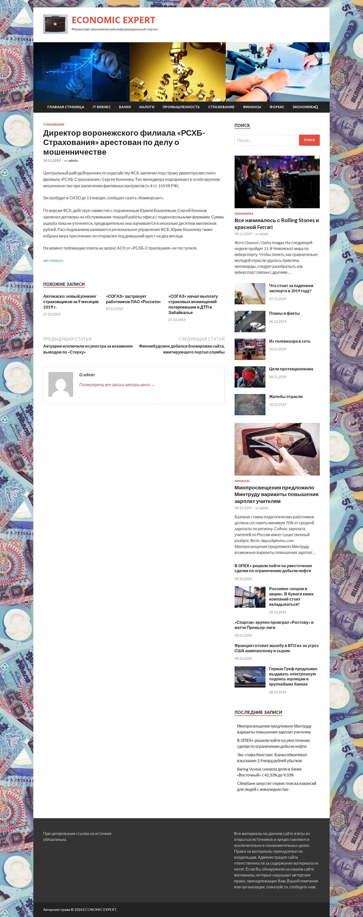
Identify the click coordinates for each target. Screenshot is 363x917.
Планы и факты (284, 313)
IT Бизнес (102, 107)
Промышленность (181, 107)
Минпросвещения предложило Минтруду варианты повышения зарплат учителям (277, 494)
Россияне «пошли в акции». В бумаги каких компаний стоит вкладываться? (291, 596)
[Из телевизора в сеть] (250, 358)
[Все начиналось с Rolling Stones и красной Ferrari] (277, 209)
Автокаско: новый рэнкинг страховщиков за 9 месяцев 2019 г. (71, 301)
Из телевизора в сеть (290, 341)
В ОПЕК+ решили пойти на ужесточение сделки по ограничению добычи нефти (273, 568)
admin (73, 161)
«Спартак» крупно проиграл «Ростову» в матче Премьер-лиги (274, 625)
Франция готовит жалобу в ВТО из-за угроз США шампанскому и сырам (277, 648)
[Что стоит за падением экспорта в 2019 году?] (250, 302)
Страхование (221, 107)
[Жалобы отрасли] (250, 413)
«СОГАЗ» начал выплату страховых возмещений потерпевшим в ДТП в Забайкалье (193, 304)
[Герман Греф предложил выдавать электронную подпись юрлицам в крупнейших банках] (250, 686)
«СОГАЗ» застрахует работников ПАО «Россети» (133, 298)
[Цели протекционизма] (250, 386)
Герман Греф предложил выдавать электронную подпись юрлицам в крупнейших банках (293, 676)
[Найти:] (277, 140)
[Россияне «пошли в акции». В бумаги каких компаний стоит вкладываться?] (250, 606)
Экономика (304, 107)
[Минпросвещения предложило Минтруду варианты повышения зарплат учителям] (277, 476)
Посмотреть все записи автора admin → (117, 384)
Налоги (146, 107)
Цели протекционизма (291, 368)
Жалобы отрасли (286, 396)
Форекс (277, 107)
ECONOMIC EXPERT (113, 20)
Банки (125, 107)
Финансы (252, 107)
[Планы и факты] (250, 330)
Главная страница (65, 107)
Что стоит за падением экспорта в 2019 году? (291, 288)
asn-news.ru (53, 260)
